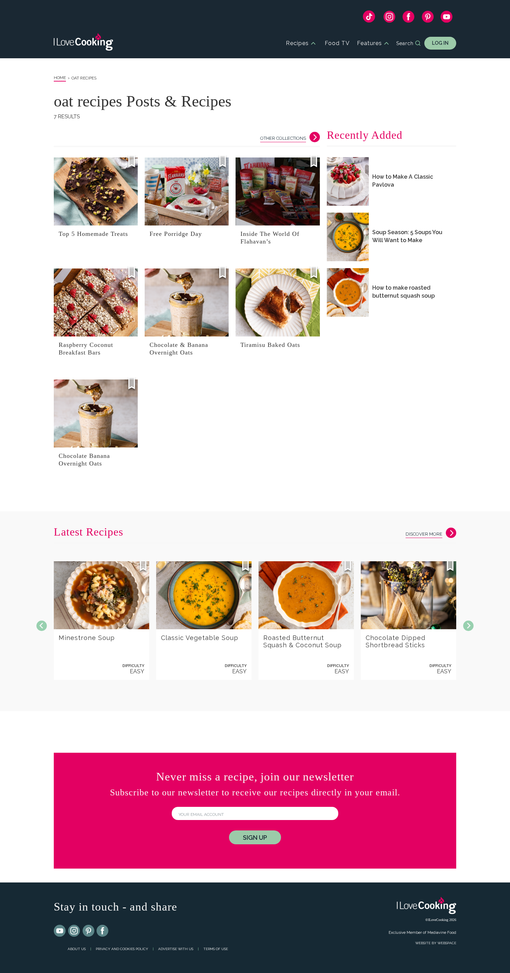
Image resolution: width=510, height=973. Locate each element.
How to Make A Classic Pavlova (402, 180)
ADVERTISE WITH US (175, 949)
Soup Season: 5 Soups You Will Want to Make (407, 236)
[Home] (83, 43)
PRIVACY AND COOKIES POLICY (122, 949)
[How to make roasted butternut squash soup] (348, 292)
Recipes (297, 43)
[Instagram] (389, 18)
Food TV (337, 43)
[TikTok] (369, 18)
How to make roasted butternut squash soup (403, 291)
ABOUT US (77, 949)
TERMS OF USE (215, 949)
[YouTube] (446, 18)
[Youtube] (60, 931)
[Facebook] (408, 18)
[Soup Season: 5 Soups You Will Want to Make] (348, 237)
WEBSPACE (446, 943)
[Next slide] (468, 626)
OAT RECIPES (83, 78)
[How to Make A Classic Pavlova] (348, 181)
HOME (60, 77)
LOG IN (440, 43)
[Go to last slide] (41, 626)
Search (405, 43)
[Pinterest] (427, 18)
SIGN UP (255, 837)
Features (369, 43)
